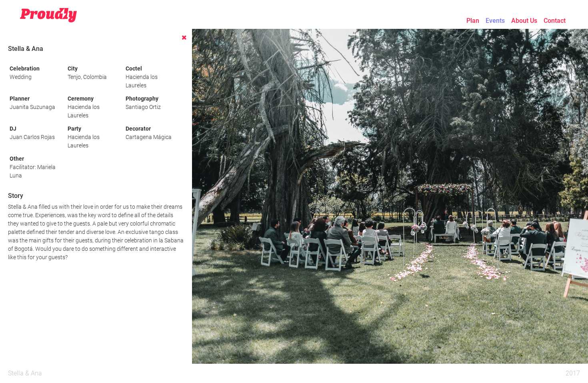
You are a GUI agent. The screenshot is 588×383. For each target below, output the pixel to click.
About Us (524, 20)
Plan (472, 20)
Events (495, 20)
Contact (555, 20)
